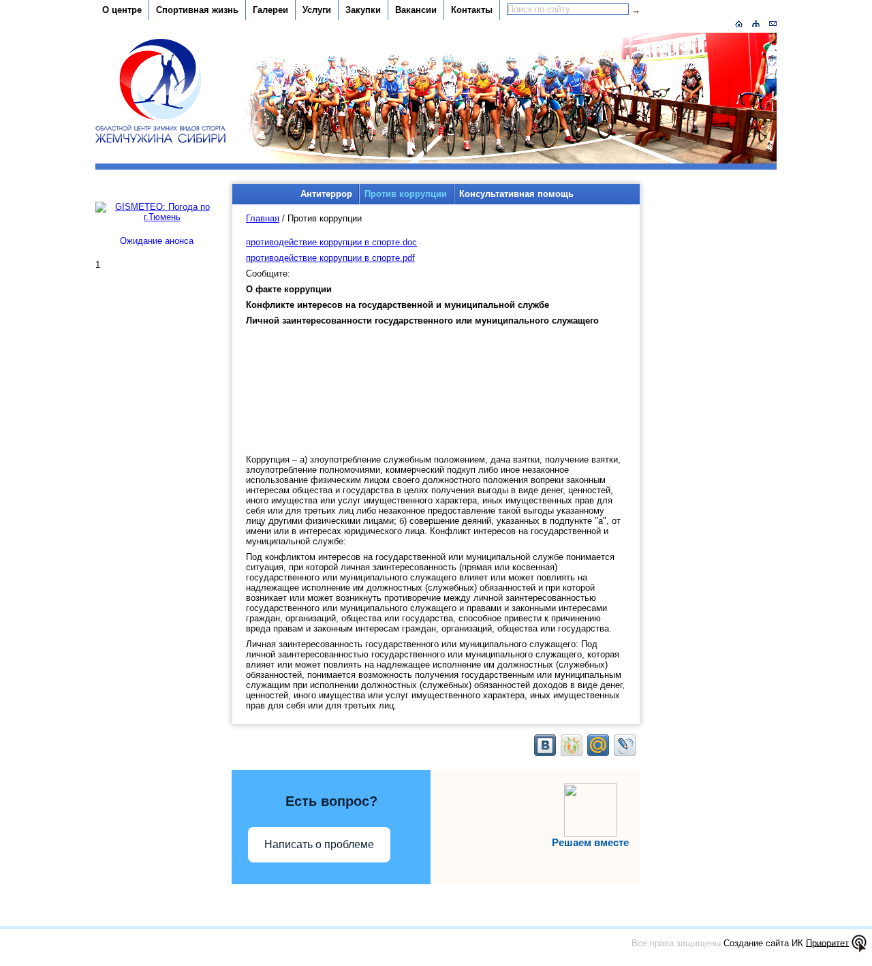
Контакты (472, 10)
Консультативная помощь (516, 194)
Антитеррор (326, 194)
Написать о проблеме (319, 844)
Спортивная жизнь (197, 10)
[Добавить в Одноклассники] (571, 745)
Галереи (270, 10)
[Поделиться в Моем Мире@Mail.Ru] (598, 745)
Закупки (363, 10)
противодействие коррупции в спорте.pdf (330, 258)
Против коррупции (405, 194)
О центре (122, 10)
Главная (262, 218)
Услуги (316, 10)
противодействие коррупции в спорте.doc (331, 242)
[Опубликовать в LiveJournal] (625, 745)
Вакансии (416, 10)
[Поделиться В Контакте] (545, 745)
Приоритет (827, 942)
